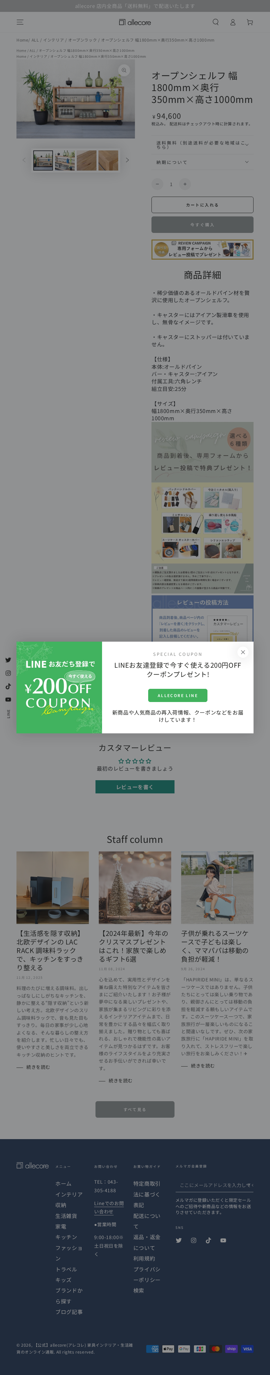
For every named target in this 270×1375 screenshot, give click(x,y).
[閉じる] (243, 652)
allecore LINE (178, 695)
